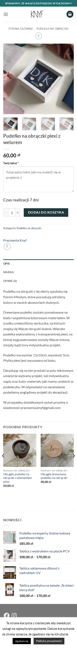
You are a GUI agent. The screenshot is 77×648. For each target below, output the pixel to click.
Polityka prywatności (49, 641)
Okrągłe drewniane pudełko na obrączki (54, 476)
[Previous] (10, 79)
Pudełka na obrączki (53, 28)
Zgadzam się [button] (21, 641)
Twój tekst (11, 163)
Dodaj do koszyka (46, 212)
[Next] (67, 79)
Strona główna (20, 28)
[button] (5, 14)
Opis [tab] (6, 263)
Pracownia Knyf (15, 240)
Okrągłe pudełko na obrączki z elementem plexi (17, 477)
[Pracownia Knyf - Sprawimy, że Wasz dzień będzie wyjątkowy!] (37, 14)
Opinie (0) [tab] (10, 281)
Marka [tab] (8, 272)
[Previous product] (38, 35)
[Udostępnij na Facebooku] (7, 246)
